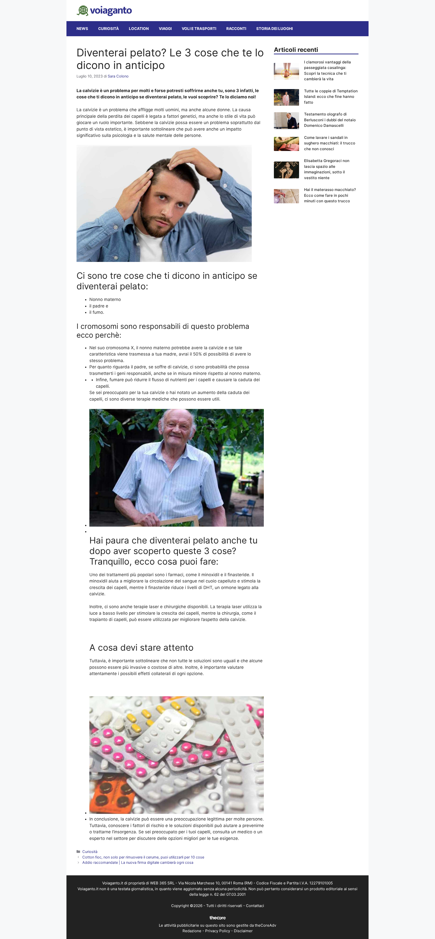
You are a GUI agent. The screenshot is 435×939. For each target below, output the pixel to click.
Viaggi (165, 28)
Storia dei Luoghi (274, 28)
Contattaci (255, 905)
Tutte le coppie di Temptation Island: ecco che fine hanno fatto (331, 97)
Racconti (236, 28)
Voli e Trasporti (199, 28)
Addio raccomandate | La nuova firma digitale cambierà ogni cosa (137, 862)
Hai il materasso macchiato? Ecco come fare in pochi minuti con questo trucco (330, 195)
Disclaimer (243, 930)
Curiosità (108, 28)
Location (139, 28)
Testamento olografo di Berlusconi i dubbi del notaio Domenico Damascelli (330, 120)
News (82, 28)
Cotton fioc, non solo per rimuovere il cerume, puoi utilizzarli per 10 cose (143, 857)
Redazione (192, 930)
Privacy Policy (217, 930)
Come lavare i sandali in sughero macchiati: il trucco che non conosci (329, 143)
